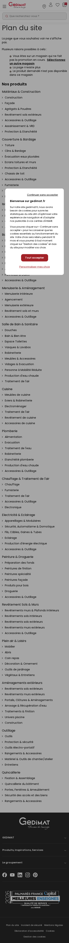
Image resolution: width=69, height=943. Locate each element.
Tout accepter (34, 258)
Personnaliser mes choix (34, 266)
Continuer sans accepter (42, 195)
